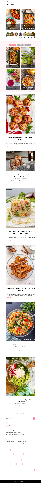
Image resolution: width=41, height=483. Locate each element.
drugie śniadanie (10, 455)
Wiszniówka (10, 5)
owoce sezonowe (17, 459)
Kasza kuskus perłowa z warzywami (20, 345)
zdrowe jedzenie (16, 467)
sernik (31, 461)
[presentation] (7, 20)
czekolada (21, 451)
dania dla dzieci (27, 451)
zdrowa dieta (9, 467)
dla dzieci (26, 453)
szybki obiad (13, 463)
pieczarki (8, 461)
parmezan (29, 459)
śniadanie (27, 469)
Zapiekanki (25, 37)
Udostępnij (10, 95)
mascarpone (25, 457)
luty (15, 457)
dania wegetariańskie (18, 453)
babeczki (8, 449)
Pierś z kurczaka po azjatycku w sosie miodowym (13, 432)
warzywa (25, 463)
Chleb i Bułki (33, 37)
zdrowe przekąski (24, 467)
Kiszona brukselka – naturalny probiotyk (28, 66)
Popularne (20, 44)
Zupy (21, 37)
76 (21, 413)
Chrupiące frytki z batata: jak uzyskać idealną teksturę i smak (15, 434)
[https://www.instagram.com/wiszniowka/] (9, 425)
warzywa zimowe (19, 465)
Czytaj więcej (8, 146)
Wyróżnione (13, 44)
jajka (19, 455)
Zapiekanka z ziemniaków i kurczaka (13, 66)
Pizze (8, 37)
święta (32, 469)
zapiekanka (32, 465)
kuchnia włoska (9, 457)
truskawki (19, 463)
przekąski (21, 461)
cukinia (15, 451)
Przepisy (22, 286)
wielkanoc (26, 465)
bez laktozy (20, 449)
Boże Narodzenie (10, 451)
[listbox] (20, 19)
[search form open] (34, 1)
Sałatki (17, 37)
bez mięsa (25, 449)
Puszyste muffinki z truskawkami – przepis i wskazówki (20, 138)
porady (16, 461)
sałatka (26, 461)
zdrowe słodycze (10, 469)
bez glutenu (14, 449)
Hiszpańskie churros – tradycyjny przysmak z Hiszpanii (20, 289)
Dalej (23, 413)
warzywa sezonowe (10, 465)
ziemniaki (22, 469)
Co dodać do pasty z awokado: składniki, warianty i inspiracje (15, 436)
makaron (19, 457)
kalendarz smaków (25, 455)
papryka (23, 459)
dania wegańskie (10, 453)
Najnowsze (28, 44)
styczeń (8, 463)
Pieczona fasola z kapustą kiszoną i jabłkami (28, 88)
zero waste (17, 469)
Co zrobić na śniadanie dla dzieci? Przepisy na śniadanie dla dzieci (20, 175)
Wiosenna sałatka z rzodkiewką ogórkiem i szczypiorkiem (20, 400)
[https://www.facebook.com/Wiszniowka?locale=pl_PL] (7, 425)
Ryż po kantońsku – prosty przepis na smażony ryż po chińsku (20, 232)
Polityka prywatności (28, 481)
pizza (13, 461)
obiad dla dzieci (9, 459)
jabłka (15, 455)
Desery (19, 286)
